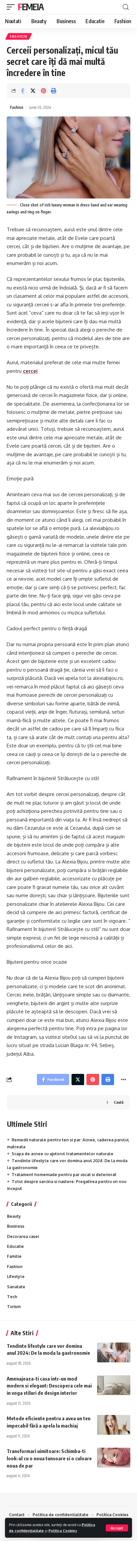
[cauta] (125, 7)
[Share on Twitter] (33, 90)
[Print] (53, 90)
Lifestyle (16, 1276)
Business (15, 1226)
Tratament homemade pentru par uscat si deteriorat (64, 1174)
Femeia (30, 6)
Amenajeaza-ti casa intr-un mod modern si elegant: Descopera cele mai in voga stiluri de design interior (49, 1386)
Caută (118, 1102)
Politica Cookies (63, 1530)
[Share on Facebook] (22, 90)
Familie (14, 1256)
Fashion (18, 36)
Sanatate (16, 1286)
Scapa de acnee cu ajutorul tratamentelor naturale (62, 1153)
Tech (12, 1296)
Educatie (15, 1246)
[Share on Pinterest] (43, 90)
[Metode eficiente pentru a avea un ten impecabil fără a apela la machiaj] (113, 1425)
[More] (123, 1079)
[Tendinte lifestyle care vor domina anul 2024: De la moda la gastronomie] (113, 1352)
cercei (30, 371)
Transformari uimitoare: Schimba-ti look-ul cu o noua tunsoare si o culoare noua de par (49, 1458)
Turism (14, 1306)
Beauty (14, 1216)
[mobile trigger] (12, 7)
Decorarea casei (23, 1236)
